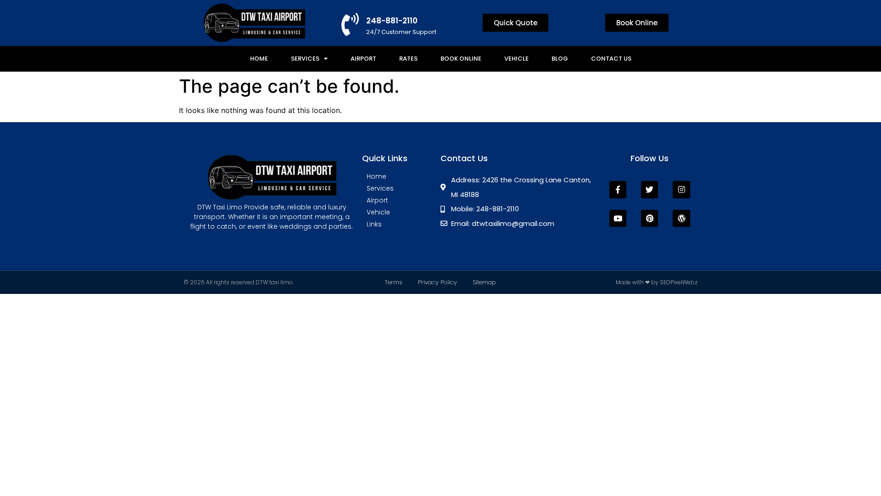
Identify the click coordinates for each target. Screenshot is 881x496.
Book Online (460, 58)
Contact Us (611, 58)
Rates (408, 58)
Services (305, 58)
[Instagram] (681, 189)
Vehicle (516, 58)
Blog (560, 58)
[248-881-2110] (350, 24)
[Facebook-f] (617, 189)
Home (259, 58)
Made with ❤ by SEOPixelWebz (656, 282)
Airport (363, 58)
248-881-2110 (392, 20)
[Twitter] (649, 189)
